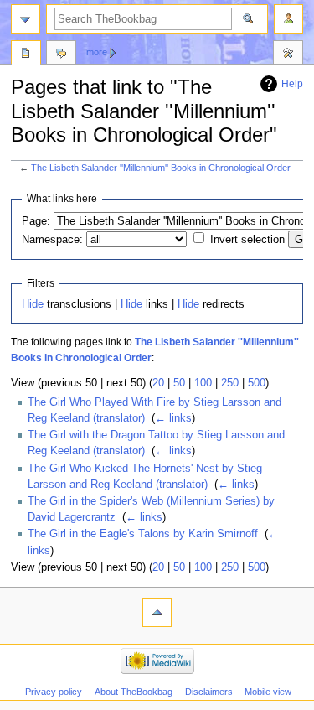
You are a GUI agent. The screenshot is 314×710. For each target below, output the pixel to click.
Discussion (61, 54)
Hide (33, 304)
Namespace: (52, 240)
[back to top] (157, 612)
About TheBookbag (133, 692)
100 (203, 383)
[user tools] (288, 19)
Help (292, 84)
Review (26, 54)
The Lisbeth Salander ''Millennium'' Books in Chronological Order (161, 168)
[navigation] (25, 19)
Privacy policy (53, 692)
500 (256, 383)
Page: (36, 221)
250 (230, 383)
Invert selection (247, 240)
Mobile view (268, 692)
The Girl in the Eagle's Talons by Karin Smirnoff (143, 534)
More (96, 52)
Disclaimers (209, 692)
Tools (288, 54)
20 (158, 383)
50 (179, 383)
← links (173, 418)
